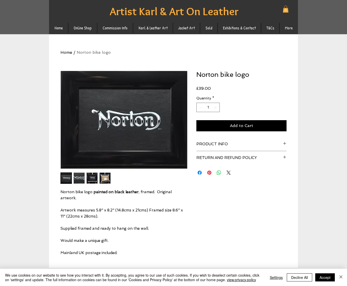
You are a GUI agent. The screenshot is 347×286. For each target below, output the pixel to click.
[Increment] (216, 107)
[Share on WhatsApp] (219, 173)
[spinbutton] (208, 107)
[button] (286, 9)
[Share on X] (229, 173)
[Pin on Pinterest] (209, 173)
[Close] (341, 277)
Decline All (299, 277)
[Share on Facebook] (200, 173)
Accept (325, 277)
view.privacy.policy (241, 279)
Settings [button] (276, 277)
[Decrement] (200, 107)
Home (66, 52)
